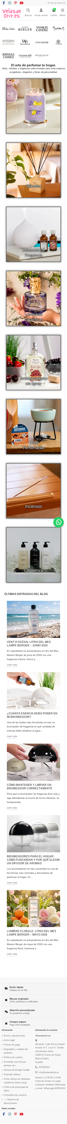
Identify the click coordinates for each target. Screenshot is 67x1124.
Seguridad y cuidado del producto (16, 1051)
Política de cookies (13, 1057)
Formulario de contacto (15, 1095)
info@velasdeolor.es (49, 1072)
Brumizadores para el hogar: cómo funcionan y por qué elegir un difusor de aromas (33, 860)
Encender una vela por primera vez (15, 1063)
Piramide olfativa (12, 1074)
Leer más (12, 664)
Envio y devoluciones (14, 1035)
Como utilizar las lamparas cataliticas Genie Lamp (17, 1081)
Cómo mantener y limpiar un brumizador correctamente (29, 786)
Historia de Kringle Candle (17, 1070)
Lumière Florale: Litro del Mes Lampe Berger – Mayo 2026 (31, 933)
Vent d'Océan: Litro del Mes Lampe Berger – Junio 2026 (29, 643)
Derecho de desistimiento (11, 1101)
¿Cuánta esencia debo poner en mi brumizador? (32, 715)
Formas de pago (12, 1044)
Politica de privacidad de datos (16, 1089)
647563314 (44, 1067)
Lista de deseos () (57, 3)
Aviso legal (9, 1040)
